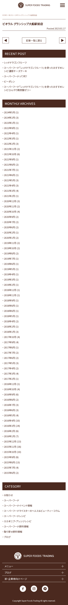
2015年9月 (9, 457)
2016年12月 (10, 384)
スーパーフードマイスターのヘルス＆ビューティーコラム (32, 510)
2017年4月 (9, 368)
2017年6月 (9, 357)
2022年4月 (9, 133)
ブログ (7, 537)
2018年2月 (9, 326)
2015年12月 (10, 441)
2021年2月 (9, 196)
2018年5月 (9, 316)
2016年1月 (9, 436)
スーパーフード (11, 500)
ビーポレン (9, 81)
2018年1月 (9, 331)
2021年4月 (9, 185)
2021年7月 (9, 169)
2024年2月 (9, 117)
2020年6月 (9, 227)
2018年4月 (9, 321)
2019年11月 (10, 243)
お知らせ (8, 495)
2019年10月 (10, 248)
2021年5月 (9, 180)
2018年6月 (9, 310)
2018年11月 (10, 295)
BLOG (11, 15)
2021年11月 (10, 149)
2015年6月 (9, 472)
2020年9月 (9, 216)
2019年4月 (9, 274)
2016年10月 (10, 389)
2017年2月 (9, 378)
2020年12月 (10, 201)
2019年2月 (9, 284)
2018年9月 (9, 300)
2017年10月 (10, 337)
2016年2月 (9, 431)
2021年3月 (9, 190)
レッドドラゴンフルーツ (15, 62)
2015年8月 (9, 462)
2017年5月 (9, 363)
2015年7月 (9, 467)
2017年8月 (9, 347)
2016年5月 (9, 415)
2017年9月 (9, 342)
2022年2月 (9, 143)
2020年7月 (9, 222)
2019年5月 (9, 269)
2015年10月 (10, 452)
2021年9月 (9, 159)
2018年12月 (10, 290)
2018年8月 (9, 305)
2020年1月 (9, 237)
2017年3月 (9, 373)
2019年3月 (9, 279)
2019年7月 (9, 258)
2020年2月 (9, 232)
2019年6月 (9, 263)
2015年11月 (10, 446)
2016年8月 (9, 399)
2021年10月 (10, 154)
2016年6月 (9, 410)
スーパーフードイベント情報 (18, 505)
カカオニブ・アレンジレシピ (17, 521)
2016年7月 (9, 404)
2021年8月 (9, 164)
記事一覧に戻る (34, 40)
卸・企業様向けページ (16, 578)
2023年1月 (9, 122)
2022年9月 (9, 128)
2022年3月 (9, 138)
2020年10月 (10, 211)
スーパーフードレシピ (15, 516)
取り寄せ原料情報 (13, 531)
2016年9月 (9, 394)
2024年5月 (9, 112)
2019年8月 (9, 253)
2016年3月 (9, 425)
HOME (4, 15)
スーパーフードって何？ (15, 76)
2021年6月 (9, 175)
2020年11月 (10, 206)
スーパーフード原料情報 (16, 526)
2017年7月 (9, 352)
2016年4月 (9, 420)
